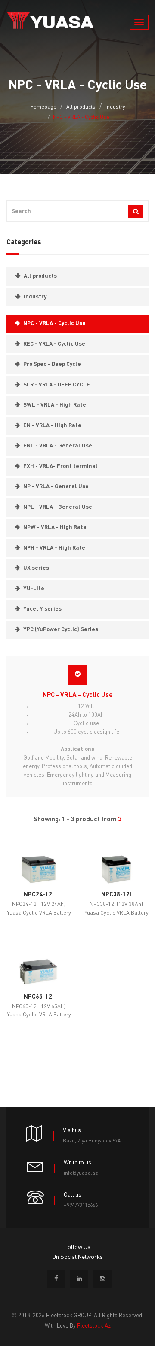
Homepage (43, 107)
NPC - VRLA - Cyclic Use (54, 323)
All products (81, 107)
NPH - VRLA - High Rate (54, 548)
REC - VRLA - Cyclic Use (54, 344)
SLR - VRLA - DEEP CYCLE (56, 385)
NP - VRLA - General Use (56, 486)
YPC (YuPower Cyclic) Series (60, 629)
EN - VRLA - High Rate (52, 425)
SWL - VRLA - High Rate (54, 405)
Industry (115, 107)
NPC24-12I (39, 895)
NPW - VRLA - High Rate (55, 527)
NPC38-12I (116, 895)
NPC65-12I (39, 997)
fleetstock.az (94, 1326)
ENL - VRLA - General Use (57, 446)
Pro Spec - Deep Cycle (52, 364)
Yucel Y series (42, 609)
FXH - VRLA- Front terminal (60, 466)
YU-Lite (33, 589)
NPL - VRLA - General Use (57, 507)
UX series (36, 568)
